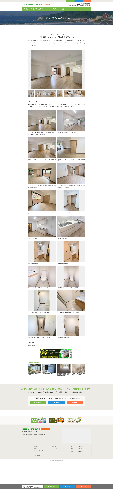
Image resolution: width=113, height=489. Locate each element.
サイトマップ (81, 451)
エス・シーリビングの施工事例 (56, 445)
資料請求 (79, 1)
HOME (23, 27)
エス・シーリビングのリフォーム (32, 27)
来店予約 (87, 1)
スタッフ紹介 (80, 9)
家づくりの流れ (36, 446)
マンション (50, 27)
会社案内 (87, 9)
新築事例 (35, 448)
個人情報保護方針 (82, 449)
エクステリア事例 (37, 455)
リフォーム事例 (43, 27)
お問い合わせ (71, 1)
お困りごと (72, 9)
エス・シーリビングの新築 (37, 445)
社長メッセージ (72, 446)
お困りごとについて (54, 452)
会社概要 (71, 448)
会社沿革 (71, 449)
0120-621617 (46, 398)
